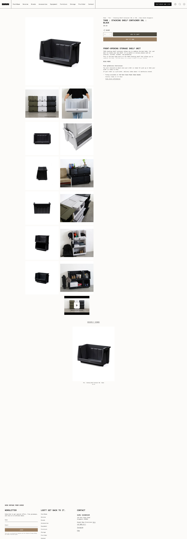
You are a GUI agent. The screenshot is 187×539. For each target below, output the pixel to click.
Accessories (44, 523)
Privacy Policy (33, 533)
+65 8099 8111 (81, 524)
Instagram (80, 527)
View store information (112, 78)
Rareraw (43, 517)
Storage (43, 532)
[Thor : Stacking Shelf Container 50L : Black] (94, 354)
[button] (25, 4)
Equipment (44, 526)
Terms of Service (11, 534)
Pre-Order (44, 535)
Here (94, 522)
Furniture (44, 529)
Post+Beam (44, 514)
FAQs (78, 530)
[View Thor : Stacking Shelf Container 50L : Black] (77, 305)
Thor (109, 18)
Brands (43, 520)
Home (104, 18)
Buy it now (130, 39)
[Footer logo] (14, 505)
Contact (43, 538)
